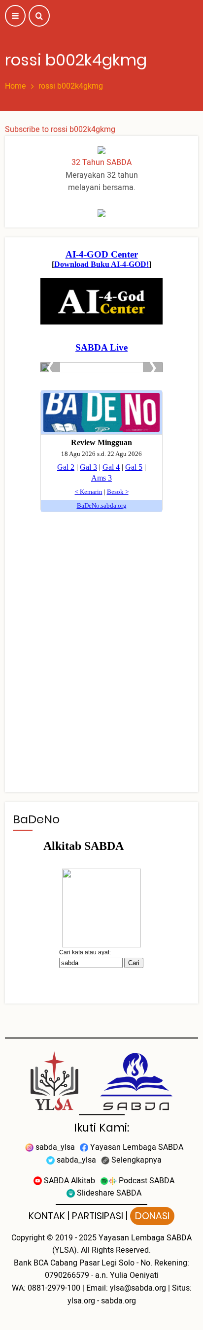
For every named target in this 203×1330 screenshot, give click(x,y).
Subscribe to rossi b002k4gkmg (60, 129)
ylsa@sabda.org (138, 1288)
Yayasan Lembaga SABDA (135, 1147)
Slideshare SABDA (108, 1193)
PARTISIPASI (97, 1216)
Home (15, 86)
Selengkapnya (135, 1160)
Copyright (28, 1238)
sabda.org (118, 1301)
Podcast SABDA (145, 1181)
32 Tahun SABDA (101, 162)
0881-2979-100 (54, 1288)
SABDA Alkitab (68, 1181)
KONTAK (47, 1216)
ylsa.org (81, 1301)
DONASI (152, 1216)
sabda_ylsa (54, 1147)
